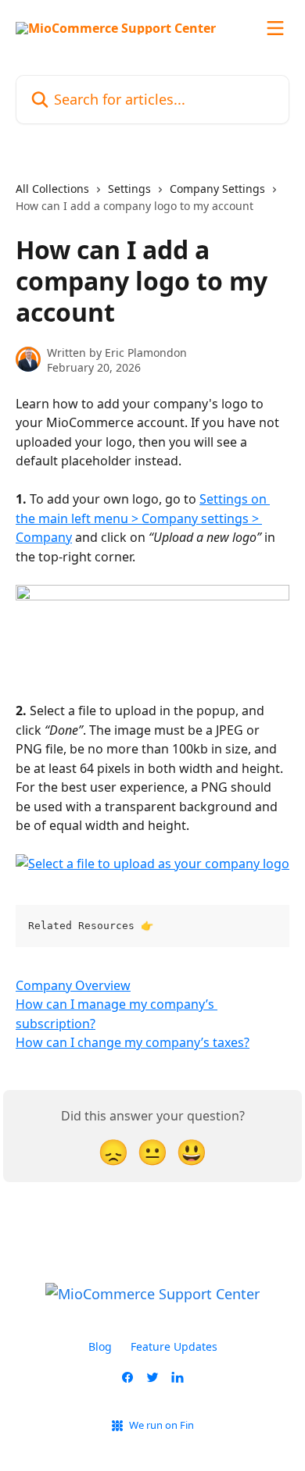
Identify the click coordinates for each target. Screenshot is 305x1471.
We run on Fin (161, 1425)
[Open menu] (275, 28)
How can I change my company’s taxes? (132, 1042)
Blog (100, 1346)
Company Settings (217, 188)
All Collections (52, 188)
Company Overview (73, 985)
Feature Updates (174, 1346)
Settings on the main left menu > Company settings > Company (143, 518)
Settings (129, 188)
